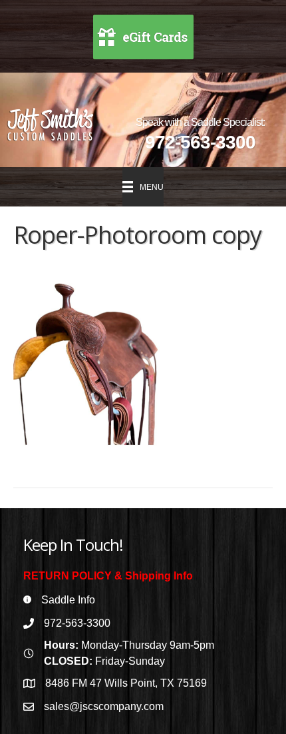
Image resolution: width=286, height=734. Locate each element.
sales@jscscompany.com (104, 706)
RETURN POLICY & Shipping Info (108, 575)
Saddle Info (68, 599)
